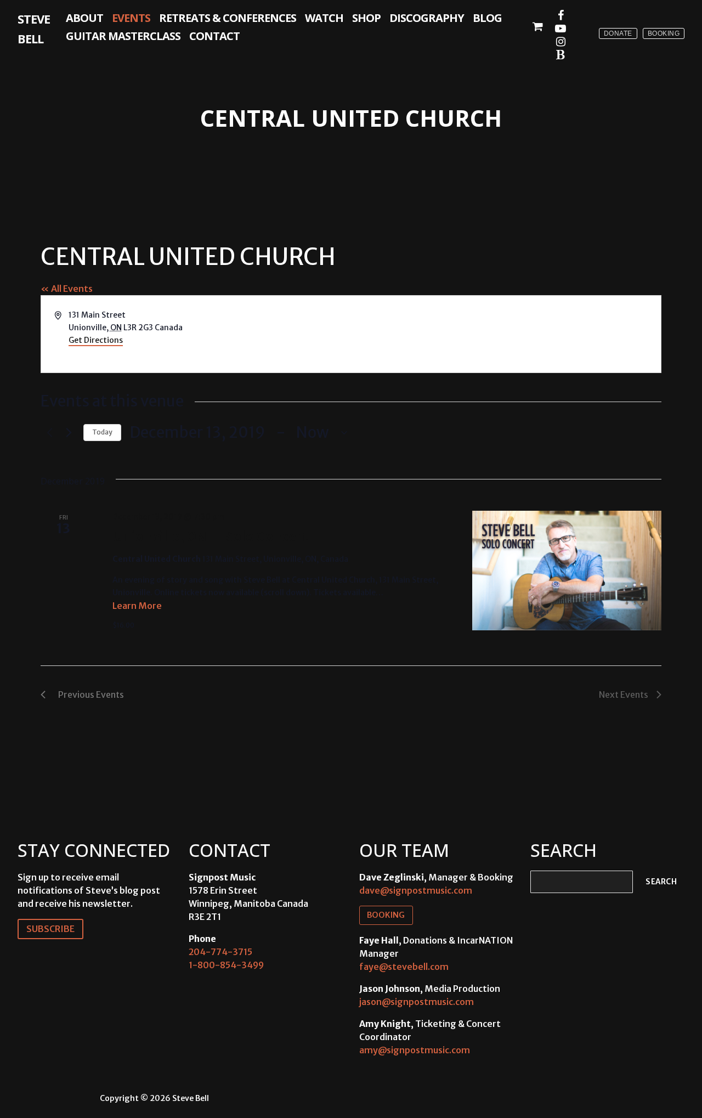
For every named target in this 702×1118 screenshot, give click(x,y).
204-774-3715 (220, 951)
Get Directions (96, 340)
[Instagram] (560, 41)
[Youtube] (560, 28)
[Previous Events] (47, 432)
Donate (618, 33)
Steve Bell (34, 28)
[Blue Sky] (560, 54)
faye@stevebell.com (404, 966)
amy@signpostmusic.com (414, 1049)
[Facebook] (560, 15)
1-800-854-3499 (226, 964)
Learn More (137, 605)
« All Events (67, 288)
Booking (664, 33)
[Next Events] (68, 432)
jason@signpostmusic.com (416, 1001)
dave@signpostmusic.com (415, 890)
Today (102, 432)
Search (661, 882)
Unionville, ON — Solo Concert (210, 536)
